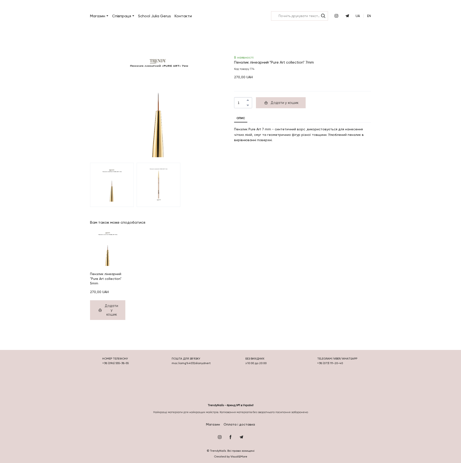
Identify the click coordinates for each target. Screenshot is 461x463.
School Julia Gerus (154, 16)
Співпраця (121, 16)
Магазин (213, 424)
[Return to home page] (228, 16)
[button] (323, 16)
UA (358, 16)
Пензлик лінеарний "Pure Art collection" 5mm (105, 278)
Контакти (183, 16)
